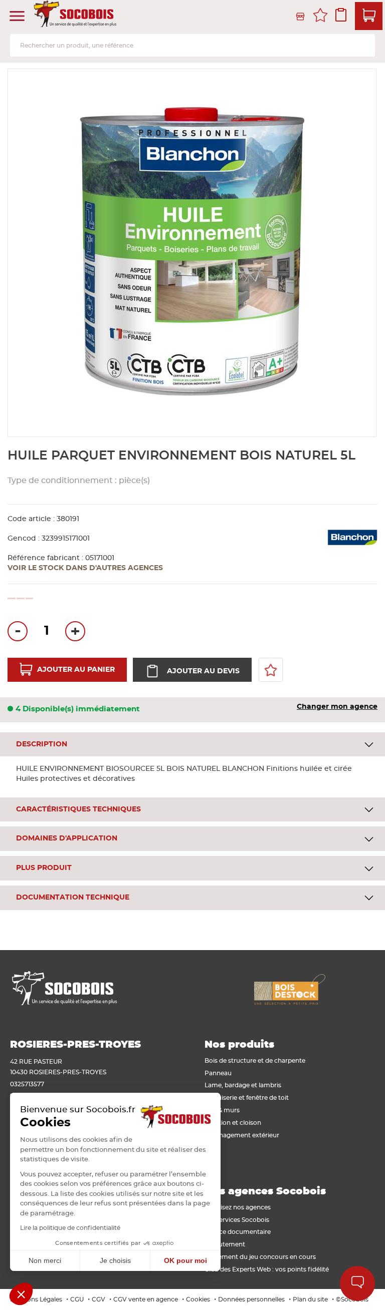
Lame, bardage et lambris (243, 1085)
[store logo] (76, 17)
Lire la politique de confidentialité (70, 1228)
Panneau (218, 1073)
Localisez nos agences (238, 1207)
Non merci (45, 1260)
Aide (357, 1283)
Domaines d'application (66, 838)
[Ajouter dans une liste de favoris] (271, 670)
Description (41, 744)
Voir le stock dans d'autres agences (85, 568)
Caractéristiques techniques (78, 809)
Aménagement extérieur (242, 1135)
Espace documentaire (238, 1232)
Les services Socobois (237, 1220)
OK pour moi (185, 1260)
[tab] (192, 744)
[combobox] (192, 45)
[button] (21, 1294)
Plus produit (44, 867)
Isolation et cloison (233, 1123)
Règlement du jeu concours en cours (260, 1257)
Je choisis (115, 1260)
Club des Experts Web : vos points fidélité (267, 1269)
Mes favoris (320, 16)
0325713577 (27, 1084)
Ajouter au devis (203, 671)
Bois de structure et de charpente (255, 1061)
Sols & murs (222, 1110)
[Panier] (368, 16)
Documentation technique (72, 897)
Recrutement (225, 1244)
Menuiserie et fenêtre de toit (247, 1098)
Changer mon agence (337, 706)
